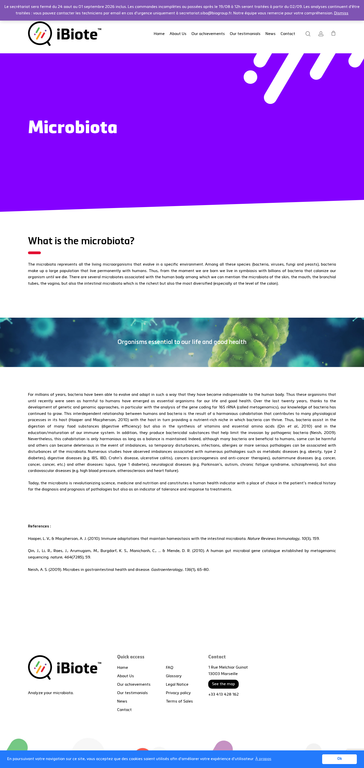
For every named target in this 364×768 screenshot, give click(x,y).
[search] (308, 33)
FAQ (169, 668)
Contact (124, 710)
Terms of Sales (179, 702)
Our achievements (134, 685)
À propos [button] (263, 759)
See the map (223, 684)
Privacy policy (178, 693)
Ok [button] (339, 759)
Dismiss (341, 13)
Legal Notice (177, 685)
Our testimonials (132, 693)
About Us (125, 676)
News (122, 702)
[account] (321, 33)
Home (122, 668)
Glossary (174, 676)
